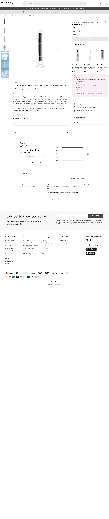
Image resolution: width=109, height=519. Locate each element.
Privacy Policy (44, 240)
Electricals (14, 15)
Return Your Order (28, 243)
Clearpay (7, 258)
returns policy (93, 111)
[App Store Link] (91, 251)
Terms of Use (44, 248)
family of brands (60, 222)
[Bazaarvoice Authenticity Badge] (26, 146)
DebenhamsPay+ (9, 248)
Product (43, 253)
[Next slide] (86, 12)
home (2, 15)
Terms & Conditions (46, 243)
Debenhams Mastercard (11, 251)
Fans (28, 15)
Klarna (6, 253)
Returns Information (28, 251)
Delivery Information (28, 248)
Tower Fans (32, 15)
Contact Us (26, 240)
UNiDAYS (7, 263)
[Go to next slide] (59, 49)
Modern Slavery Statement (66, 243)
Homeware (7, 15)
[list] (40, 49)
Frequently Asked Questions (30, 245)
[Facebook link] (91, 240)
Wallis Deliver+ (9, 243)
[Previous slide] (23, 12)
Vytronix (74, 20)
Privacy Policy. (74, 224)
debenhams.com (73, 192)
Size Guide (8, 245)
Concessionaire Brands (47, 251)
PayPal (6, 256)
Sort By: (73, 178)
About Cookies (45, 245)
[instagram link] (87, 240)
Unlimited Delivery (10, 240)
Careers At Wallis (63, 240)
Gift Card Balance (28, 253)
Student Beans (9, 261)
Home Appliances (21, 15)
